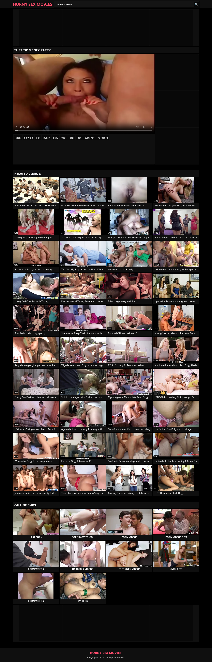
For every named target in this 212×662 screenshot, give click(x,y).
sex (38, 137)
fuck (63, 137)
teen (18, 137)
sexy (55, 137)
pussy (46, 137)
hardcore (103, 137)
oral (72, 137)
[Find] (196, 4)
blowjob (28, 137)
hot (79, 137)
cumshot (89, 137)
